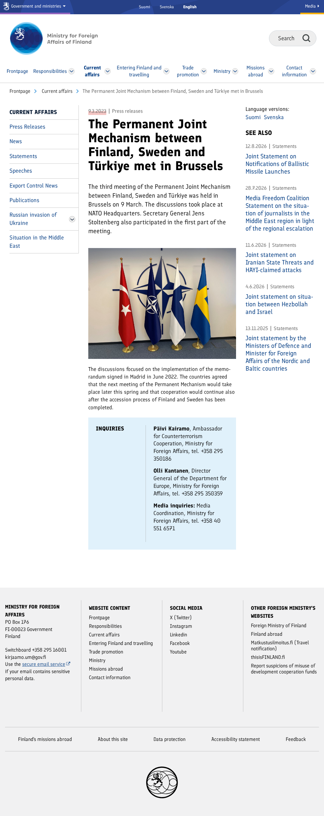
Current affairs (56, 91)
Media (311, 6)
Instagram (181, 626)
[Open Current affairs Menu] (107, 71)
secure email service (43, 664)
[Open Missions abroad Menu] (271, 71)
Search (306, 38)
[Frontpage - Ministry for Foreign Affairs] (60, 38)
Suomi (144, 6)
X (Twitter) (181, 618)
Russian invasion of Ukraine (33, 218)
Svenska (167, 6)
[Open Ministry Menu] (235, 71)
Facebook (180, 643)
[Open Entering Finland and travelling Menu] (166, 71)
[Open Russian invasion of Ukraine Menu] (72, 219)
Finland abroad (266, 634)
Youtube (178, 652)
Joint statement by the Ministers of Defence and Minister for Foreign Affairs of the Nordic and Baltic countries (278, 353)
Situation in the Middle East (36, 241)
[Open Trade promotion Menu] (203, 71)
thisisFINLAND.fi (268, 657)
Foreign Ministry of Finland (278, 625)
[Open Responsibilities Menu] (71, 71)
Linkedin (178, 635)
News (15, 141)
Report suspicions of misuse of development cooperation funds (284, 669)
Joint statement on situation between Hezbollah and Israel (279, 304)
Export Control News (33, 185)
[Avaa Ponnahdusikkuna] (162, 303)
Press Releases (27, 126)
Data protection (169, 739)
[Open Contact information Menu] (312, 71)
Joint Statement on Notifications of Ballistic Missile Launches (277, 163)
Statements (23, 156)
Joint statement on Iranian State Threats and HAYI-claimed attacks (280, 262)
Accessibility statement (235, 739)
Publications (24, 200)
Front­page (19, 91)
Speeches (20, 170)
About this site (113, 739)
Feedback (296, 739)
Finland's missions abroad (45, 739)
